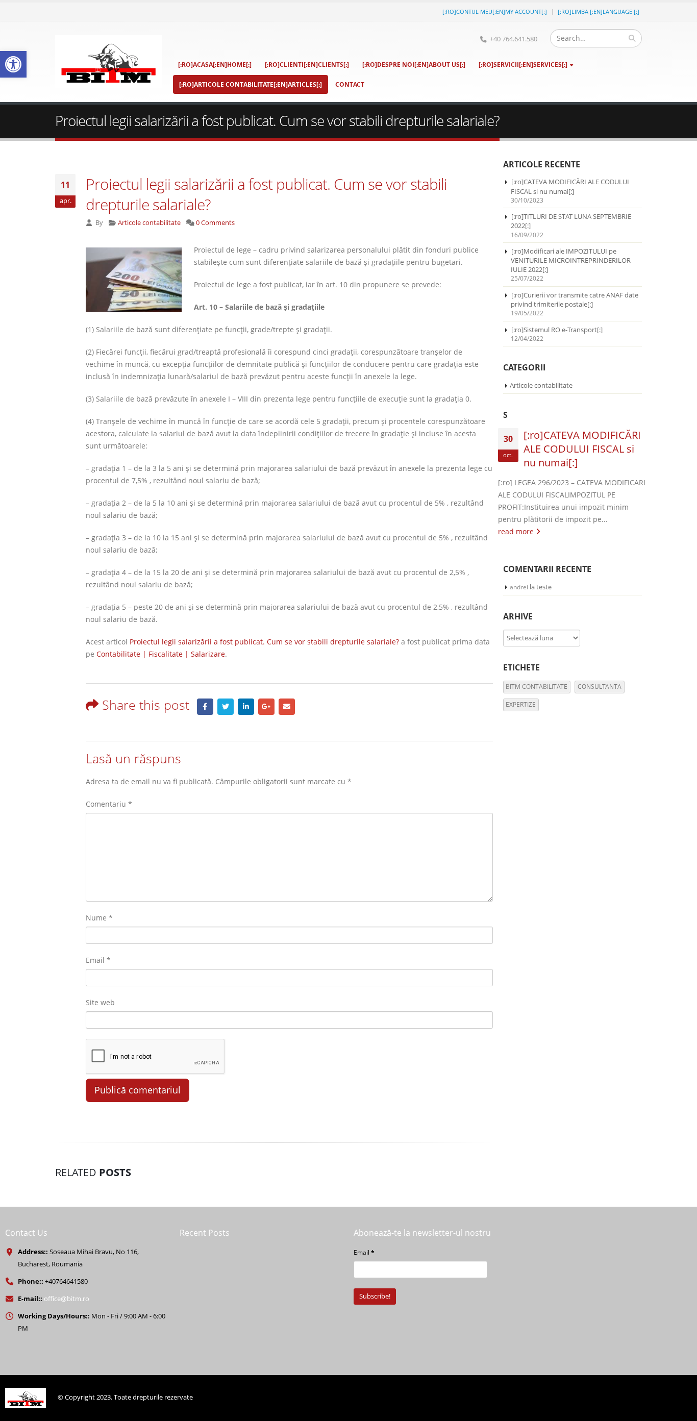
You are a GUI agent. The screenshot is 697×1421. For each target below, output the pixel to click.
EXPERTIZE (521, 704)
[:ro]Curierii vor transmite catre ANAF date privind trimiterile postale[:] (574, 299)
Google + (266, 707)
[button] (13, 64)
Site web (100, 1002)
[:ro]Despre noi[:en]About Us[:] (413, 64)
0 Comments (215, 222)
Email (287, 707)
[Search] (632, 38)
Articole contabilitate (149, 222)
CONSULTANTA (599, 686)
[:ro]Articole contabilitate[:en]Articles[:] (250, 84)
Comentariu (109, 804)
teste (544, 586)
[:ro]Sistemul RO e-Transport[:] (557, 329)
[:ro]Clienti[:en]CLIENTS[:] (307, 64)
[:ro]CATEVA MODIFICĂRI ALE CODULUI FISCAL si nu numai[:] (570, 186)
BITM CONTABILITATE (536, 686)
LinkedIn (246, 707)
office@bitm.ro (66, 1298)
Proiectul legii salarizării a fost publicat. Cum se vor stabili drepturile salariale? (264, 641)
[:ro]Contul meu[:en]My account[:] (494, 11)
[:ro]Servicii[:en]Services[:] (523, 64)
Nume (99, 918)
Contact (349, 84)
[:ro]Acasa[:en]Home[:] (215, 64)
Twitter (225, 707)
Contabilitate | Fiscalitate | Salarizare (160, 654)
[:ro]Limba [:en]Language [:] (598, 11)
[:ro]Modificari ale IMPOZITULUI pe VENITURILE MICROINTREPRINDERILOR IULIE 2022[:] (571, 260)
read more (517, 531)
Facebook (205, 707)
